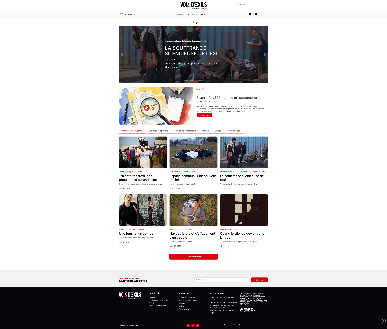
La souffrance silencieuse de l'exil (192, 50)
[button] (186, 80)
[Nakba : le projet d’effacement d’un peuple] (194, 210)
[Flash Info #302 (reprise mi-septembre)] (156, 106)
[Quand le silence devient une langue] (244, 210)
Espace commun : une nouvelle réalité (193, 178)
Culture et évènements (191, 41)
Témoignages (138, 229)
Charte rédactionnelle (157, 305)
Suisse (192, 172)
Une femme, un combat (136, 233)
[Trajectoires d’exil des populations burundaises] (143, 152)
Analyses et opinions (173, 41)
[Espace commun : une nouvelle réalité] (194, 152)
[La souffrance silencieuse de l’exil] (244, 152)
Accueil (180, 14)
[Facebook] (250, 14)
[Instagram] (253, 14)
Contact (205, 14)
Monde (204, 41)
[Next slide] (264, 54)
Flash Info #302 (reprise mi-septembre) (227, 98)
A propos (191, 14)
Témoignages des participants (160, 300)
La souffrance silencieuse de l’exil (242, 178)
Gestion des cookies (245, 325)
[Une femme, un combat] (143, 210)
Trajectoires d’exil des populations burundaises (138, 178)
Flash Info (200, 89)
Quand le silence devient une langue (242, 235)
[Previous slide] (122, 54)
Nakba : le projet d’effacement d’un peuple (192, 235)
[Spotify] (256, 14)
